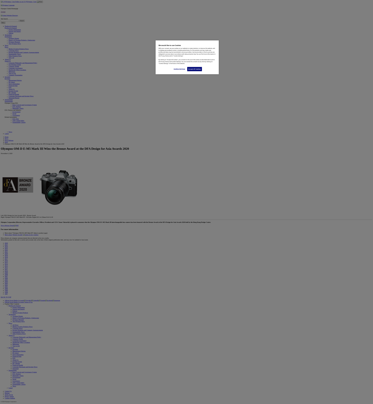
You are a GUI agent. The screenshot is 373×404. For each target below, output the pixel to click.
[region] (187, 57)
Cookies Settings (179, 69)
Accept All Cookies (194, 69)
